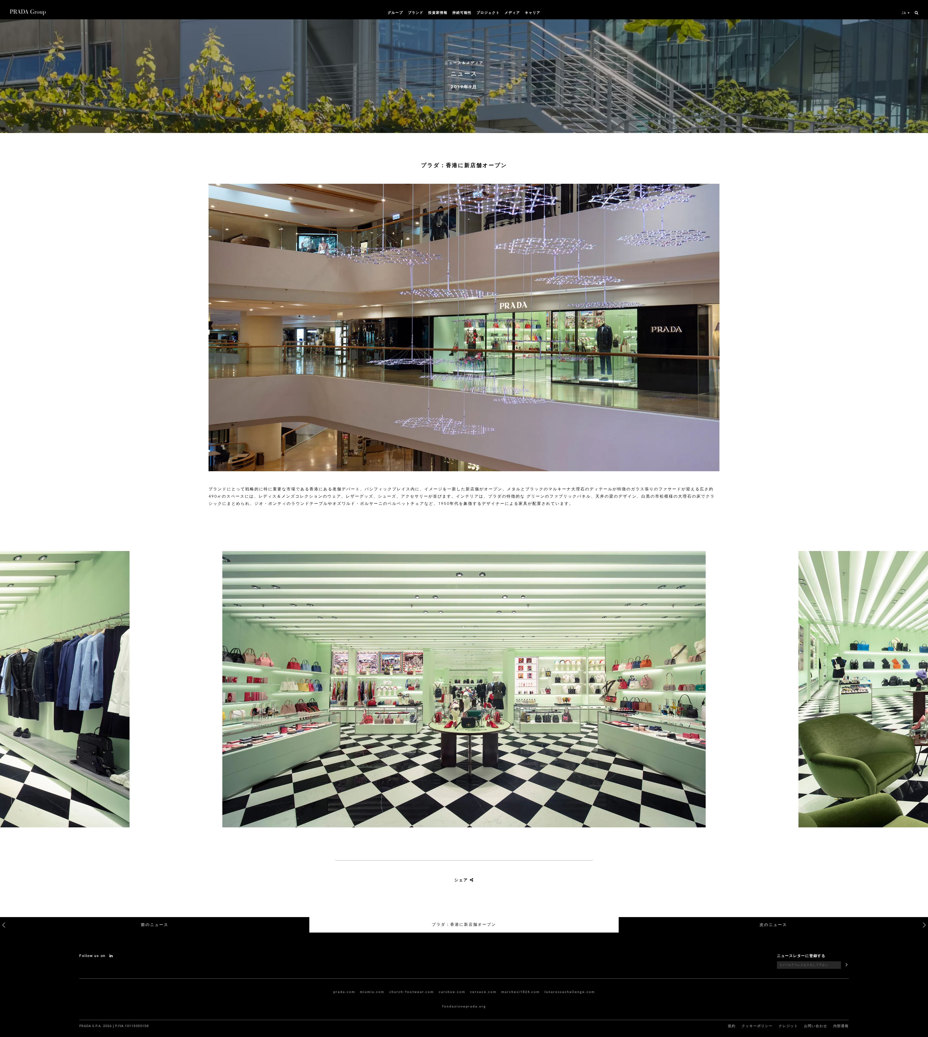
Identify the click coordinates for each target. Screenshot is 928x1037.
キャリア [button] (532, 13)
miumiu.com (372, 992)
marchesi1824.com (520, 992)
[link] (463, 880)
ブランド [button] (415, 13)
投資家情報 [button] (438, 13)
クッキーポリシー (757, 1026)
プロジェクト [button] (488, 13)
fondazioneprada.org (464, 1006)
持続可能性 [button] (462, 13)
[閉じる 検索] (916, 13)
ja (904, 13)
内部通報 (841, 1026)
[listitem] (464, 691)
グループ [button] (395, 13)
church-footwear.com (411, 992)
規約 (732, 1026)
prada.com (344, 992)
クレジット (788, 1026)
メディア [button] (512, 13)
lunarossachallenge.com (569, 992)
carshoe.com (452, 992)
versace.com (483, 992)
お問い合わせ (815, 1026)
